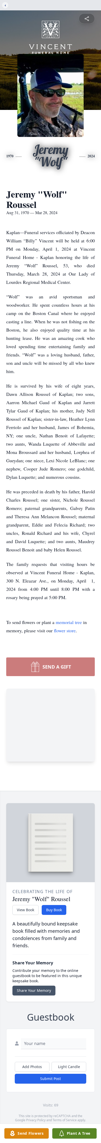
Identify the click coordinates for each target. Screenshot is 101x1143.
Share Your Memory (34, 990)
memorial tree (69, 622)
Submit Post (50, 1078)
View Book (25, 909)
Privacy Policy (36, 1120)
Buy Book (54, 909)
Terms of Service (65, 1120)
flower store (65, 630)
